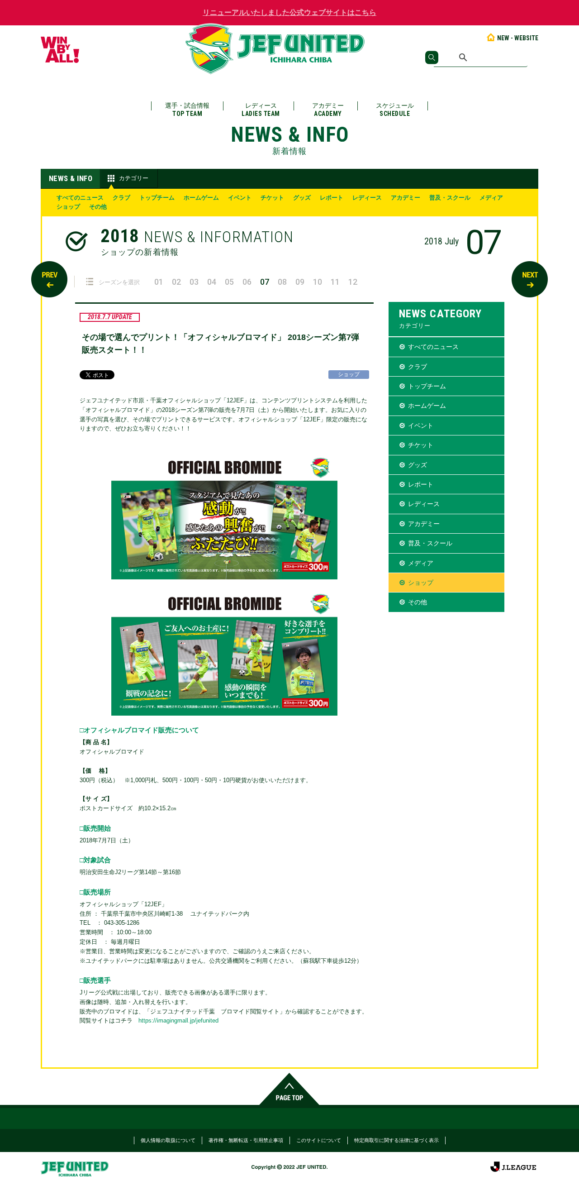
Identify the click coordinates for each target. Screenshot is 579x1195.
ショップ (68, 206)
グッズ (302, 197)
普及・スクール (449, 197)
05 (229, 282)
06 (247, 282)
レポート (331, 197)
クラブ (121, 197)
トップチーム (157, 197)
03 (194, 282)
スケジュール (395, 109)
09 (299, 282)
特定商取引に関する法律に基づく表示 (396, 1140)
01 (158, 282)
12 (352, 282)
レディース (261, 109)
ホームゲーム (201, 197)
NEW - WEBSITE (517, 38)
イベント (240, 197)
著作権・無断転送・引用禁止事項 (246, 1140)
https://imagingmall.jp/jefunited (178, 1020)
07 (264, 282)
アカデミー (328, 109)
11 (335, 282)
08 (282, 282)
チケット (272, 197)
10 (317, 282)
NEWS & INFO (71, 178)
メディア (491, 197)
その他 (98, 206)
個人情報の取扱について (168, 1140)
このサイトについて (318, 1140)
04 (211, 282)
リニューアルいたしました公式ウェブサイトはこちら (289, 12)
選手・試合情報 (187, 109)
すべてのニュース (80, 197)
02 (176, 282)
